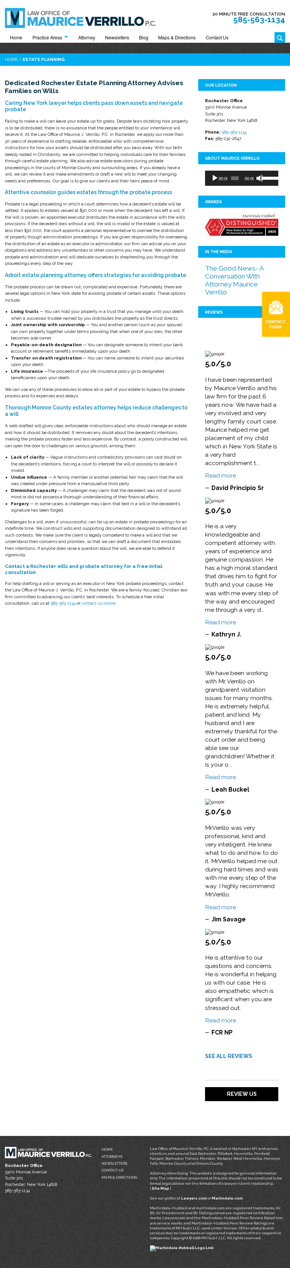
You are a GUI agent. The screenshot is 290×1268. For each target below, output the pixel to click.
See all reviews (228, 1056)
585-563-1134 (259, 19)
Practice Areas (47, 37)
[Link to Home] (80, 17)
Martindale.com (227, 1198)
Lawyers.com (194, 1198)
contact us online (99, 603)
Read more (220, 475)
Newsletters (117, 37)
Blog (143, 37)
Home (16, 37)
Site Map (160, 1188)
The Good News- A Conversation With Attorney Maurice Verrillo (234, 280)
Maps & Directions (177, 37)
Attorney (86, 37)
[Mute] (260, 178)
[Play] (215, 178)
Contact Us (217, 37)
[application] (242, 178)
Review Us (242, 1094)
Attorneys (112, 1156)
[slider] (268, 177)
